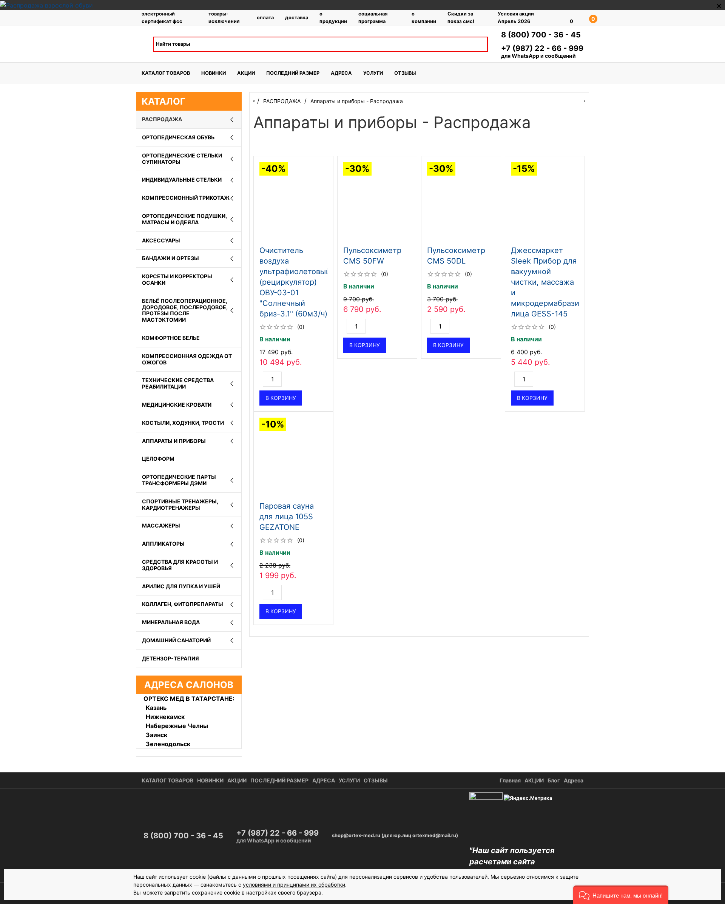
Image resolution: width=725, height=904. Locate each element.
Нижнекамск (165, 716)
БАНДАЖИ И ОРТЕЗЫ (170, 258)
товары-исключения (223, 17)
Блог (554, 780)
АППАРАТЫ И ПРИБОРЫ (174, 441)
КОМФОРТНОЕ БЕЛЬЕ (171, 338)
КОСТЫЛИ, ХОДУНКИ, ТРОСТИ (183, 423)
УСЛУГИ (373, 73)
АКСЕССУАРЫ (161, 240)
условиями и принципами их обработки (294, 884)
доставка (296, 17)
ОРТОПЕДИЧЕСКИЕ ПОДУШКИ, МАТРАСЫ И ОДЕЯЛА (184, 219)
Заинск (156, 735)
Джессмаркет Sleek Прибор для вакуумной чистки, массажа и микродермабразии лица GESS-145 (547, 282)
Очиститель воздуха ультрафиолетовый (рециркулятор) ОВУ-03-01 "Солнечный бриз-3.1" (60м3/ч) (294, 282)
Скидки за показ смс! (460, 17)
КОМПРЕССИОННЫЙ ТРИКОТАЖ (186, 197)
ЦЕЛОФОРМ (158, 458)
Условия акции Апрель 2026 (516, 17)
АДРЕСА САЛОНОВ (188, 684)
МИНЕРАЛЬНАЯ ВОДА (171, 622)
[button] (620, 894)
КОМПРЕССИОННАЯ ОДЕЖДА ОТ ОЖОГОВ (187, 359)
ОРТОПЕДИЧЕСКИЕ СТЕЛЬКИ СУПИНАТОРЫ (182, 158)
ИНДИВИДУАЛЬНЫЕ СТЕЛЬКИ (182, 179)
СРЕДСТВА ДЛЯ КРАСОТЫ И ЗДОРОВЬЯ (180, 564)
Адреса (573, 780)
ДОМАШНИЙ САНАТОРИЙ (176, 640)
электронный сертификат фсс (162, 17)
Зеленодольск (168, 744)
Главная (510, 780)
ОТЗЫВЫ (405, 73)
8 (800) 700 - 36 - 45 (541, 34)
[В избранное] (323, 165)
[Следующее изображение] (326, 202)
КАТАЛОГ (163, 101)
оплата (265, 17)
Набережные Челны (177, 726)
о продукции (333, 17)
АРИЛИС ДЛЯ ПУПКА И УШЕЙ (181, 586)
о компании (424, 17)
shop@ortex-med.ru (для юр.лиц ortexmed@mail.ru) (395, 835)
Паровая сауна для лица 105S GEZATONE (286, 516)
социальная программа (372, 17)
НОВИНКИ (213, 73)
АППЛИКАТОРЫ (163, 543)
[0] (560, 18)
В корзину (280, 398)
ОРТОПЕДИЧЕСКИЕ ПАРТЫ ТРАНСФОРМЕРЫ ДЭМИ (179, 480)
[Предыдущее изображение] (260, 202)
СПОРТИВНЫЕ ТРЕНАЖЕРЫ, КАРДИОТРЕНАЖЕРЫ (180, 504)
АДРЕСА (341, 73)
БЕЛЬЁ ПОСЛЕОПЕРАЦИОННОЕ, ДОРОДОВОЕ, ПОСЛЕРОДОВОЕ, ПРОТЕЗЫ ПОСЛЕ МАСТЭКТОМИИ (185, 310)
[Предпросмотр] (293, 202)
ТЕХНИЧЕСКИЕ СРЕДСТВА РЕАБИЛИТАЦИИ (178, 383)
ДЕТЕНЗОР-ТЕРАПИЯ (170, 658)
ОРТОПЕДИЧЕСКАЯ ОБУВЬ (178, 137)
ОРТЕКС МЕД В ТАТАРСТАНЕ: (188, 698)
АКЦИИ (246, 73)
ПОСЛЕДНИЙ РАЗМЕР (292, 73)
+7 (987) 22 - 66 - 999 (542, 48)
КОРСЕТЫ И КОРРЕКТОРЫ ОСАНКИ (177, 279)
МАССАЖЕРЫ (161, 525)
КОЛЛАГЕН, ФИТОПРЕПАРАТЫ (182, 604)
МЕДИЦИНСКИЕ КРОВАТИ (176, 404)
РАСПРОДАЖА (162, 119)
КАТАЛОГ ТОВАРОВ (166, 73)
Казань (156, 707)
